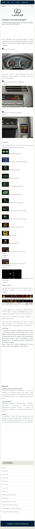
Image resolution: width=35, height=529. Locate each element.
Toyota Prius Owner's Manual (10, 512)
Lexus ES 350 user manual (13, 22)
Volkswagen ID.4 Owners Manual (11, 508)
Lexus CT (5, 491)
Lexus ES (4, 22)
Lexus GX (5, 488)
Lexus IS (4, 471)
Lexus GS (5, 478)
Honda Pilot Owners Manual (10, 505)
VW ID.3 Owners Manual (9, 495)
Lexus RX (5, 484)
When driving (24, 22)
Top (12, 2)
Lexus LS (5, 481)
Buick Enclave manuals (9, 501)
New (8, 2)
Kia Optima (5, 498)
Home (3, 2)
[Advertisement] (17, 32)
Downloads (25, 2)
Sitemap (17, 2)
